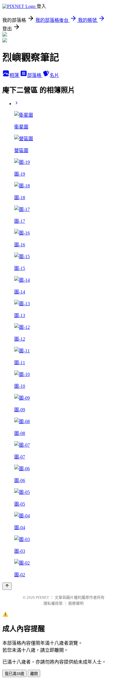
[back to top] (7, 586)
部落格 (35, 75)
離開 (34, 674)
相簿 (14, 75)
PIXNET (42, 597)
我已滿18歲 (14, 674)
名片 (54, 75)
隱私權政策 (53, 603)
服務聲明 (76, 603)
